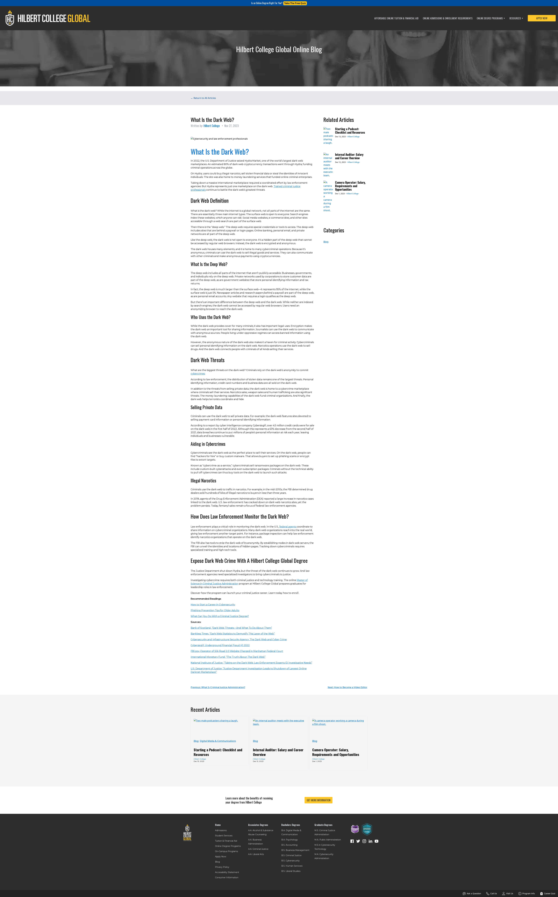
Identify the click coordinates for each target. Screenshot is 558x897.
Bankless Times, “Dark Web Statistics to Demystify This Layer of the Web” (233, 633)
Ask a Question (474, 893)
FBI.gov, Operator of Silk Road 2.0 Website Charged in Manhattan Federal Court (237, 651)
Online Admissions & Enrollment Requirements (448, 18)
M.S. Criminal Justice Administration (324, 832)
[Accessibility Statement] (355, 829)
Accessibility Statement (227, 872)
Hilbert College (212, 125)
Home (218, 825)
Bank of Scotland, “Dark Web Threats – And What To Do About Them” (231, 628)
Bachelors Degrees (290, 825)
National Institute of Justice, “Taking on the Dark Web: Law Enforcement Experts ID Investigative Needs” (251, 662)
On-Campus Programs (226, 851)
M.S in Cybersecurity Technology (324, 847)
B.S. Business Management (295, 850)
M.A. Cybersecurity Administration (323, 856)
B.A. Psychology (289, 839)
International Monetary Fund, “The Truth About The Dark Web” (228, 657)
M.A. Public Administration (327, 839)
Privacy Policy (222, 867)
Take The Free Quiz (295, 3)
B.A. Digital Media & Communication (291, 832)
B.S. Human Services (291, 866)
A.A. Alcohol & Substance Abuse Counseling (260, 832)
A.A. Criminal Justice (258, 849)
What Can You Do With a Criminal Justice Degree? (220, 616)
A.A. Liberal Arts (256, 854)
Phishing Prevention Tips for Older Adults (215, 610)
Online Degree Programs (491, 18)
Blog (325, 241)
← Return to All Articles (203, 98)
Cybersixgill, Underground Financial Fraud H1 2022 (220, 645)
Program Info (528, 893)
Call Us (493, 893)
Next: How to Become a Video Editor (347, 687)
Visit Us (509, 893)
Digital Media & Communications (218, 741)
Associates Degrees (258, 825)
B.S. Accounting (289, 845)
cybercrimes (198, 373)
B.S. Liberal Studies (290, 871)
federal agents (287, 526)
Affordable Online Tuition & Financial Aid (396, 18)
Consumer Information (226, 877)
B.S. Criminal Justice (291, 855)
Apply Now (220, 856)
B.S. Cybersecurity (290, 860)
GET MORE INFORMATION (318, 800)
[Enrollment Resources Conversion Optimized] (367, 829)
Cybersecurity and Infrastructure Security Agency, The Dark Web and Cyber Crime (239, 639)
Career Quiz (549, 893)
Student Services (223, 835)
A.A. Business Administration (255, 841)
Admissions (221, 830)
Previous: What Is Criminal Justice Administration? (218, 687)
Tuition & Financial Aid (226, 841)
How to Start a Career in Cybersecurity (213, 604)
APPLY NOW (541, 18)
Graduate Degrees (323, 825)
